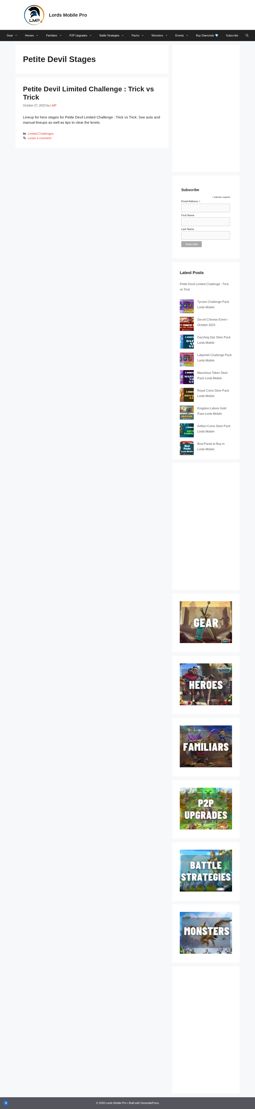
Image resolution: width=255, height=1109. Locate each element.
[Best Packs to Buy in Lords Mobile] (187, 448)
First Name (187, 215)
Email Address (190, 201)
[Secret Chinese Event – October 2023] (187, 324)
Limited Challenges (41, 133)
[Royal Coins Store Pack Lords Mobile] (187, 395)
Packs (135, 35)
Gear (10, 35)
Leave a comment (39, 138)
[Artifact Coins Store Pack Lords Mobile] (187, 430)
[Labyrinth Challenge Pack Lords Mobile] (187, 359)
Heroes (29, 35)
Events (179, 35)
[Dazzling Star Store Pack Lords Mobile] (187, 342)
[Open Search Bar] (247, 35)
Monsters (157, 35)
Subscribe (232, 35)
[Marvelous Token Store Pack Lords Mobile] (187, 377)
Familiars (51, 35)
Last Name (187, 229)
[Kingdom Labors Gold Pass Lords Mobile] (187, 413)
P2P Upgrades (78, 35)
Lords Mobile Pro (68, 15)
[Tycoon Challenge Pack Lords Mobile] (187, 306)
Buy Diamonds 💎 (207, 35)
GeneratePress (149, 1103)
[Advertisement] (164, 14)
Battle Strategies (109, 35)
